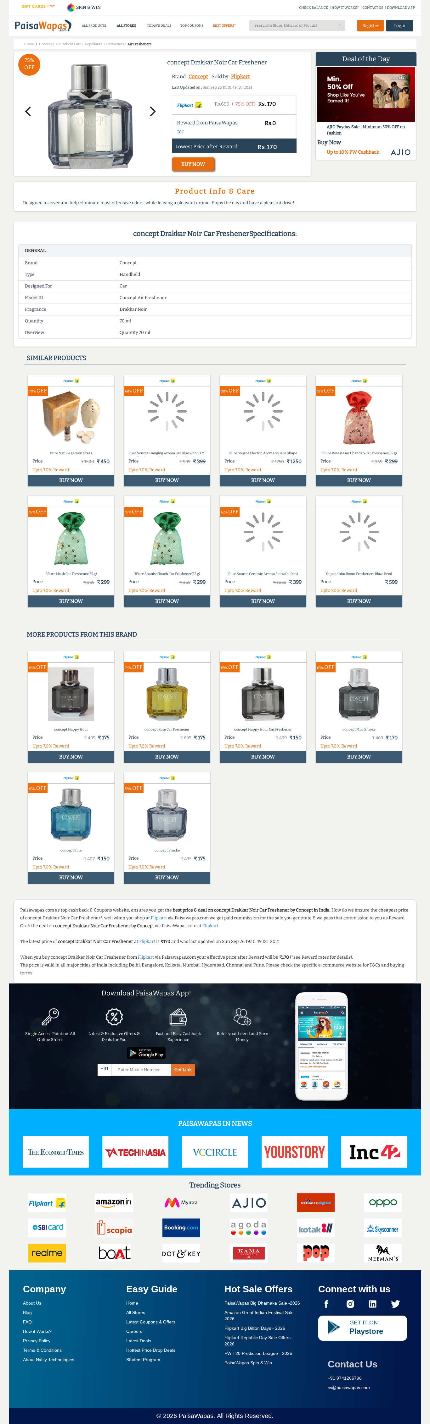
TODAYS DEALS (159, 26)
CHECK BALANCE (313, 8)
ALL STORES (126, 26)
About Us (32, 1303)
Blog (27, 1312)
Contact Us (353, 1364)
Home (132, 1303)
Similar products (56, 358)
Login (399, 25)
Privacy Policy (36, 1340)
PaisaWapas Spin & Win (248, 1362)
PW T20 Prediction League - (258, 1353)
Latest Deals (138, 1340)
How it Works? (37, 1331)
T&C (180, 132)
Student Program (143, 1359)
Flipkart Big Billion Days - (254, 1328)
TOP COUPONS (191, 26)
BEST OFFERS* (224, 26)
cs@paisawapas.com (349, 1387)
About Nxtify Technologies (48, 1359)
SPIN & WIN (88, 7)
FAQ (27, 1321)
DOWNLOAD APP (401, 8)
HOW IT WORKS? (345, 8)
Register (370, 25)
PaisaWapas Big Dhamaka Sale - (262, 1303)
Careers (134, 1331)
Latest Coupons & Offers (150, 1321)
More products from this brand (82, 634)
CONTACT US (372, 8)
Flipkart (240, 76)
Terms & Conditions (42, 1350)
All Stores (135, 1312)
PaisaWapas (196, 1415)
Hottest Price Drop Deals (150, 1350)
